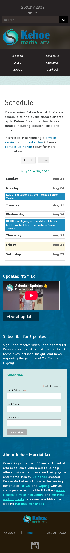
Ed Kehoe (40, 477)
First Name (13, 403)
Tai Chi (25, 486)
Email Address (16, 390)
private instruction (29, 495)
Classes (17, 56)
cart (35, 12)
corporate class (32, 142)
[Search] (63, 19)
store (17, 62)
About (17, 69)
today (43, 160)
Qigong (44, 486)
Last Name (13, 417)
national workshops (29, 504)
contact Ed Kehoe (18, 147)
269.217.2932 (33, 7)
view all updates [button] (21, 316)
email (31, 533)
